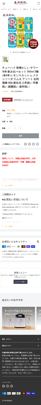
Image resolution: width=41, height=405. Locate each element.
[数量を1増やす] (20, 128)
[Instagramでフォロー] (11, 386)
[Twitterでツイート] (33, 144)
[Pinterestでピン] (29, 144)
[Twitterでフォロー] (7, 386)
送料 (15, 113)
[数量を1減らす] (9, 128)
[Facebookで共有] (25, 144)
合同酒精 (5, 91)
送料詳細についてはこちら (23, 100)
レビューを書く (20, 282)
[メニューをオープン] (4, 3)
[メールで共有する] (37, 144)
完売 (20, 136)
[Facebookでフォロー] (3, 386)
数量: (4, 128)
